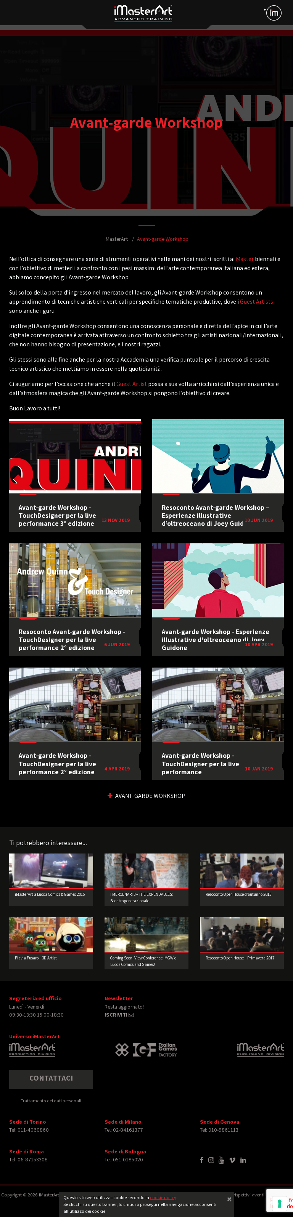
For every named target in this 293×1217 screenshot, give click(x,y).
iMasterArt (116, 238)
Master (245, 259)
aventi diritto (265, 1194)
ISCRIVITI (117, 1014)
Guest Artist (131, 384)
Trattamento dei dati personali (51, 1100)
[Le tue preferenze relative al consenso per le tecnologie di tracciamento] (279, 1203)
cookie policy (163, 1197)
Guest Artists (256, 302)
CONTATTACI (51, 1078)
